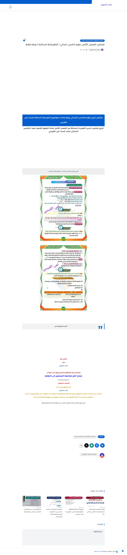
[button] (97, 445)
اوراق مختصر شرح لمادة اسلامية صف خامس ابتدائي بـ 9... (96, 512)
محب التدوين (106, 5)
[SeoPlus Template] (117, 551)
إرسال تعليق (98, 531)
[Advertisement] (63, 26)
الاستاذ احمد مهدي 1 (94, 49)
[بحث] (10, 7)
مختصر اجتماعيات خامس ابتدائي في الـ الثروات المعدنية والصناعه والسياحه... (54, 513)
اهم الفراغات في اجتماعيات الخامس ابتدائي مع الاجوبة (32, 511)
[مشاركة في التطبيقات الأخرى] (81, 445)
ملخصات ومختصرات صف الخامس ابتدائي (92, 40)
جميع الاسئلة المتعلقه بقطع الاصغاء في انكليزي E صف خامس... (74, 512)
